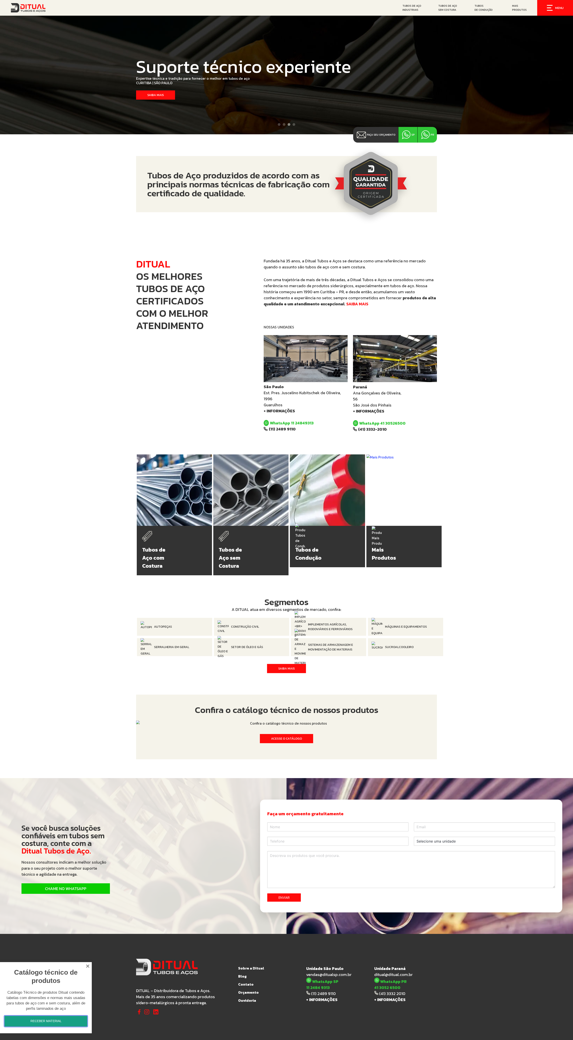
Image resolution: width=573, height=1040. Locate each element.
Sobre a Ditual (251, 968)
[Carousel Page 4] (294, 124)
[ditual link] (69, 8)
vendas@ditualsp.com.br (329, 975)
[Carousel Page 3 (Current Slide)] (289, 124)
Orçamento (248, 992)
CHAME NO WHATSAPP (65, 889)
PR (432, 135)
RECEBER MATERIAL (46, 1021)
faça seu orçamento (381, 135)
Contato (246, 984)
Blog (242, 976)
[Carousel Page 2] (284, 124)
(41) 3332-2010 (372, 429)
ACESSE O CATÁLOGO (286, 738)
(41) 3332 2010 (391, 994)
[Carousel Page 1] (279, 124)
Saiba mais (155, 95)
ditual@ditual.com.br (393, 975)
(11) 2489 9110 (282, 429)
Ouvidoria (247, 1000)
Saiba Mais (286, 668)
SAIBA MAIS (357, 304)
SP (413, 135)
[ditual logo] (184, 965)
